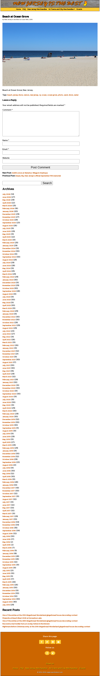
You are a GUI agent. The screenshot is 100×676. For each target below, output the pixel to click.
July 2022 (6, 331)
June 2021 (6, 368)
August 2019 (7, 430)
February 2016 (8, 550)
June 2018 (6, 470)
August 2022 (7, 328)
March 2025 (7, 239)
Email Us (50, 663)
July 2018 (6, 468)
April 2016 (6, 544)
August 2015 (7, 567)
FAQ (24, 9)
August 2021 (7, 362)
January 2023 (7, 314)
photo (60, 95)
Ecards (79, 9)
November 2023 (8, 285)
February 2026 (8, 208)
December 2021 (8, 351)
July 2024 (6, 262)
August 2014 (7, 601)
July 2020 (6, 399)
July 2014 (6, 604)
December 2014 (8, 590)
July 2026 (6, 194)
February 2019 (8, 448)
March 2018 (7, 479)
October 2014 (7, 596)
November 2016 (8, 525)
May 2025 (6, 234)
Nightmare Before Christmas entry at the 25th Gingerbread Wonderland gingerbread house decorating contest (46, 626)
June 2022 (6, 334)
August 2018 (7, 465)
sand (66, 95)
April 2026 (6, 202)
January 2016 (7, 553)
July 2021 (6, 365)
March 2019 (7, 445)
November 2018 (8, 456)
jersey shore (18, 95)
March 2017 (6, 513)
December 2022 (8, 316)
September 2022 (9, 325)
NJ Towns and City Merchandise (61, 9)
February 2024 (8, 277)
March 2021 (6, 376)
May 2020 (6, 405)
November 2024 (8, 251)
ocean (44, 95)
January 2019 (7, 450)
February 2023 (8, 311)
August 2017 (7, 499)
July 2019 (6, 433)
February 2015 (8, 584)
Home (18, 9)
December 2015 (8, 556)
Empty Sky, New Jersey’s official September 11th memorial (38, 175)
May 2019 (6, 439)
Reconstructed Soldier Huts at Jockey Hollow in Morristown (26, 623)
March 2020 (7, 410)
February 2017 (8, 516)
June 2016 (6, 539)
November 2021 (8, 353)
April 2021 (6, 373)
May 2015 (6, 576)
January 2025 (7, 245)
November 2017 (8, 490)
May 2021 (6, 371)
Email (5, 149)
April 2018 (6, 476)
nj (40, 95)
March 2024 (7, 274)
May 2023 (6, 302)
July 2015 (6, 570)
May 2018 (6, 473)
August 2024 (7, 259)
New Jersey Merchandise (37, 9)
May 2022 (6, 336)
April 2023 (6, 305)
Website (6, 158)
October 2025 (8, 220)
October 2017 (7, 493)
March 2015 (6, 582)
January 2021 (7, 382)
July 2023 (6, 296)
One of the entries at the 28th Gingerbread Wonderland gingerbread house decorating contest (40, 620)
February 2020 (8, 413)
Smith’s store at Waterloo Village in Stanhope (30, 172)
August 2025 (7, 225)
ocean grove (52, 95)
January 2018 (7, 485)
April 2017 (6, 510)
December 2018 (8, 453)
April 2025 (6, 237)
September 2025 (9, 222)
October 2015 (7, 562)
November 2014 (8, 593)
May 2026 (6, 200)
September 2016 (9, 530)
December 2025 (8, 214)
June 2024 (6, 265)
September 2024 (9, 257)
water (76, 95)
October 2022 (8, 322)
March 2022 (7, 342)
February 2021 (8, 379)
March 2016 (7, 547)
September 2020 (9, 393)
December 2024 (8, 248)
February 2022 (8, 345)
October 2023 (8, 288)
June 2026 (6, 197)
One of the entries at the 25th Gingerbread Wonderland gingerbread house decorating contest (39, 615)
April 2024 (6, 271)
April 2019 (6, 442)
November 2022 (8, 319)
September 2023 (9, 291)
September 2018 (9, 462)
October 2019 (7, 425)
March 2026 (7, 205)
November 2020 (8, 388)
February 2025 (8, 242)
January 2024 (7, 279)
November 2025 (8, 217)
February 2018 (8, 482)
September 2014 (8, 599)
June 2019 (6, 436)
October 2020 (8, 391)
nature (26, 95)
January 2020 (8, 416)
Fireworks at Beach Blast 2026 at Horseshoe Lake (22, 618)
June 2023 (6, 299)
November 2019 (8, 422)
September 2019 (9, 428)
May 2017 (6, 507)
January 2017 (7, 519)
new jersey (34, 95)
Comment (7, 109)
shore (71, 95)
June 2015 (6, 573)
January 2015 (7, 587)
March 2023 (7, 308)
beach (9, 95)
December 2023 (8, 282)
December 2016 (8, 522)
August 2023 (7, 294)
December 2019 (8, 419)
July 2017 (6, 502)
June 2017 (6, 505)
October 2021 (7, 356)
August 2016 (7, 533)
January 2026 (7, 211)
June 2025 (6, 231)
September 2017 (8, 496)
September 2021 (8, 359)
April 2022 (6, 339)
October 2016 (7, 527)
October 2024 (8, 254)
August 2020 (7, 396)
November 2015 (8, 559)
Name (5, 140)
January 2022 (7, 348)
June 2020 (6, 402)
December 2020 (8, 385)
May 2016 (6, 542)
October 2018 (7, 459)
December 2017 (8, 487)
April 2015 (6, 579)
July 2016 (6, 536)
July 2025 (6, 228)
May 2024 (6, 268)
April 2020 (6, 408)
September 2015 (8, 564)
